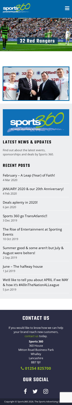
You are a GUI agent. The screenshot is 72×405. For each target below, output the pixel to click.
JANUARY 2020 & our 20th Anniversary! (33, 188)
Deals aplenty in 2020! (20, 202)
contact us (31, 336)
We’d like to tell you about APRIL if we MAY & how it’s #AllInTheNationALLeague (35, 282)
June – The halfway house (23, 266)
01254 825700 (37, 368)
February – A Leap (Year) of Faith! (29, 175)
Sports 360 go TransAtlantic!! (25, 216)
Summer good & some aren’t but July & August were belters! (33, 250)
